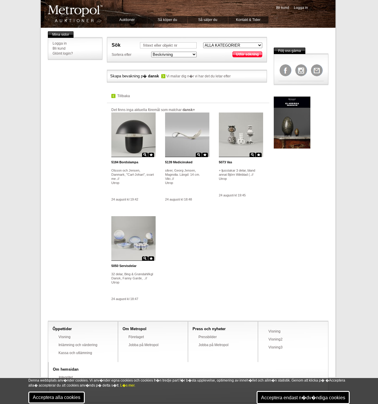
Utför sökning (247, 54)
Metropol (75, 13)
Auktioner (127, 20)
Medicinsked (179, 162)
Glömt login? (63, 53)
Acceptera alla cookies (56, 397)
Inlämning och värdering (77, 345)
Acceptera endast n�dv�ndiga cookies (303, 397)
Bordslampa (124, 162)
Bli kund (282, 8)
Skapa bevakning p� (134, 76)
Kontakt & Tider (248, 20)
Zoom (145, 155)
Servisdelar (123, 266)
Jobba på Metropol (143, 345)
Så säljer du (207, 20)
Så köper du (167, 20)
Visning (64, 337)
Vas (225, 162)
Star (151, 155)
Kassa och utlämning (75, 353)
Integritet (66, 377)
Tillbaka (123, 96)
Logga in (301, 8)
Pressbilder (207, 337)
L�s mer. (127, 385)
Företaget (136, 337)
